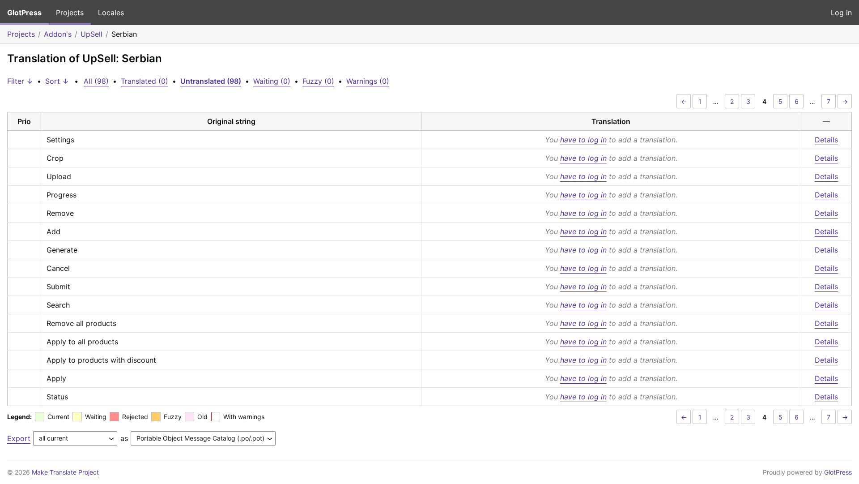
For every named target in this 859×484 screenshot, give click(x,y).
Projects (70, 12)
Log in (841, 12)
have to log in (583, 139)
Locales (111, 12)
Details (826, 139)
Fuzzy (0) (318, 81)
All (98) (96, 81)
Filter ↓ (20, 81)
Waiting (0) (271, 81)
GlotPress (24, 12)
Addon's (58, 34)
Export (18, 438)
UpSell (91, 34)
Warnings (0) (367, 81)
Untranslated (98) (210, 81)
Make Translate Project (65, 472)
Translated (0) (144, 81)
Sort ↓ (57, 81)
